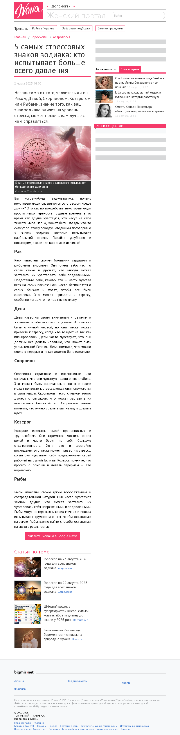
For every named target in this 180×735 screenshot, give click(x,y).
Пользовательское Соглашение (30, 729)
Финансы (20, 689)
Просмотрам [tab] (130, 69)
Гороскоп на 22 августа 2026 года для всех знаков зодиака (65, 587)
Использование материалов (134, 726)
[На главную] (76, 16)
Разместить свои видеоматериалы (99, 726)
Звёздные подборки (76, 28)
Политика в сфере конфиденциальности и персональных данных (83, 729)
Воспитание (80, 620)
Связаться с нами (69, 726)
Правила (53, 726)
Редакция (39, 722)
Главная (20, 37)
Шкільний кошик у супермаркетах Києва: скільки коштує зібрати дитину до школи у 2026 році (66, 613)
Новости (77, 639)
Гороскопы (39, 37)
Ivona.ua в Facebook (24, 726)
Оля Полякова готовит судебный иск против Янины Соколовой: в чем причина (139, 82)
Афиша (19, 681)
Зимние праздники (110, 28)
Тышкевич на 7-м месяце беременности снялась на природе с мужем (63, 634)
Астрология (61, 37)
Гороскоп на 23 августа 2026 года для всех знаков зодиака (65, 563)
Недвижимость (77, 681)
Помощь (41, 726)
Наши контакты (22, 722)
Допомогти (60, 6)
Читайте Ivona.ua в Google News (52, 536)
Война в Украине (43, 28)
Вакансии (125, 729)
